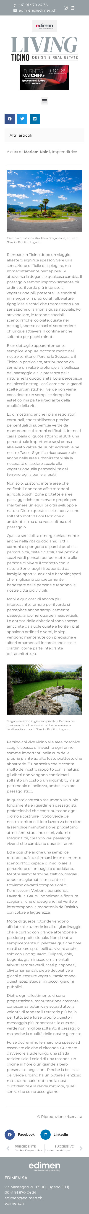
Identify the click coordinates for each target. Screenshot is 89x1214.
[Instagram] (65, 7)
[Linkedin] (73, 7)
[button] (44, 101)
